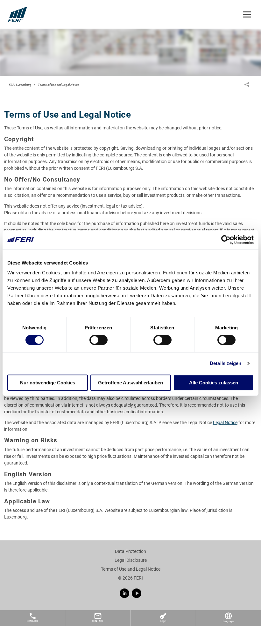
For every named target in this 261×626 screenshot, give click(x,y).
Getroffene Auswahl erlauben (130, 382)
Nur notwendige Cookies (47, 382)
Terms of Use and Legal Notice (58, 84)
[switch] (98, 340)
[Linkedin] (124, 593)
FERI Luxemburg (20, 84)
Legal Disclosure (131, 560)
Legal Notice (225, 422)
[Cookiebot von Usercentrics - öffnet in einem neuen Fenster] (226, 239)
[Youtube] (136, 593)
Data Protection (130, 551)
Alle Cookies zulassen (213, 382)
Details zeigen (225, 363)
